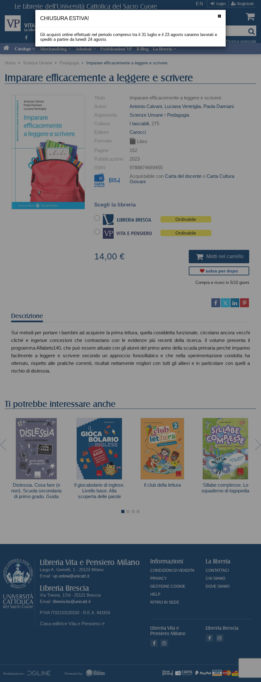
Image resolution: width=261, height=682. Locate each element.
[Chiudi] (219, 16)
